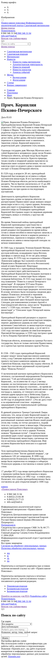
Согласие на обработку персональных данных (24, 545)
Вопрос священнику (17, 85)
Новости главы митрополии (26, 62)
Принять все (14, 656)
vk (8, 558)
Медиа (10, 75)
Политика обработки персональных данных (22, 548)
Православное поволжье (25, 24)
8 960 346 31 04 (23, 33)
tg (8, 556)
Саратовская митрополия (19, 51)
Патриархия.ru (8, 525)
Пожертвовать (8, 30)
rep (8, 553)
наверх (4, 486)
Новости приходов (22, 69)
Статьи (10, 82)
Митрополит (13, 56)
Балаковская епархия (17, 591)
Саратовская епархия (17, 54)
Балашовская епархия (17, 588)
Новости (11, 59)
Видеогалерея (19, 77)
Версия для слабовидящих (14, 38)
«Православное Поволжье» (14, 489)
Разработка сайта (38, 596)
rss (8, 561)
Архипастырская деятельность (28, 64)
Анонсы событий (21, 72)
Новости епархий (21, 67)
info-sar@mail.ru (9, 36)
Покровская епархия (17, 586)
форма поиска (8, 28)
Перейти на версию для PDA (15, 596)
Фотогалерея (19, 80)
